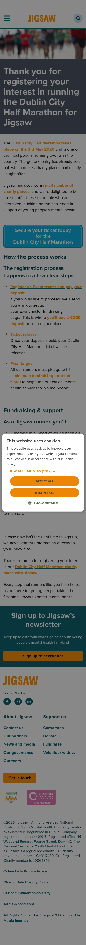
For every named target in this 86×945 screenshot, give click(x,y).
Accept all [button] (45, 481)
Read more (25, 464)
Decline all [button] (44, 493)
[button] (43, 471)
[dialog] (43, 472)
